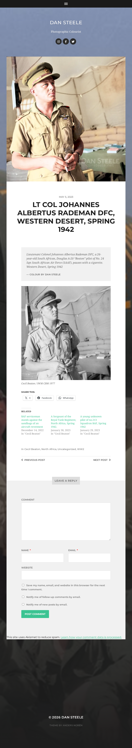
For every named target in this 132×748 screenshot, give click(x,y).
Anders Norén (72, 725)
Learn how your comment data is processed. (91, 637)
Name (26, 550)
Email (73, 550)
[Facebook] (66, 41)
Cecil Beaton (32, 449)
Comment (27, 499)
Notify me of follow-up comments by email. (53, 597)
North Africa (48, 449)
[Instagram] (59, 41)
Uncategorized (67, 449)
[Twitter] (73, 41)
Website (27, 567)
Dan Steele (66, 22)
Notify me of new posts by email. (46, 604)
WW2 (80, 449)
